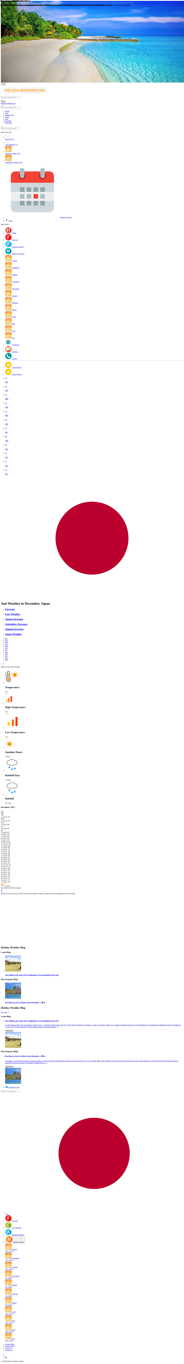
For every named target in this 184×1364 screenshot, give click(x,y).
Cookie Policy (10, 1344)
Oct (6, 656)
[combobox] (11, 97)
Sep (6, 654)
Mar (6, 642)
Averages (8, 121)
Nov (6, 658)
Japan (7, 117)
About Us (8, 1348)
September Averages (16, 624)
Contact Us (9, 1350)
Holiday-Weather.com (8, 103)
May (6, 646)
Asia (6, 113)
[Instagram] (94, 1358)
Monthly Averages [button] (18, 254)
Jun (6, 648)
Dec (6, 660)
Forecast (10, 609)
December (8, 123)
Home (7, 111)
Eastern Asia (9, 115)
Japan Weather (13, 634)
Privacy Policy (10, 1346)
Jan (6, 639)
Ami (6, 119)
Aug (6, 652)
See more (4, 1012)
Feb (6, 640)
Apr (6, 644)
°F (1, 892)
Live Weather (12, 614)
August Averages (14, 619)
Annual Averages (14, 629)
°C (2, 890)
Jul (6, 650)
